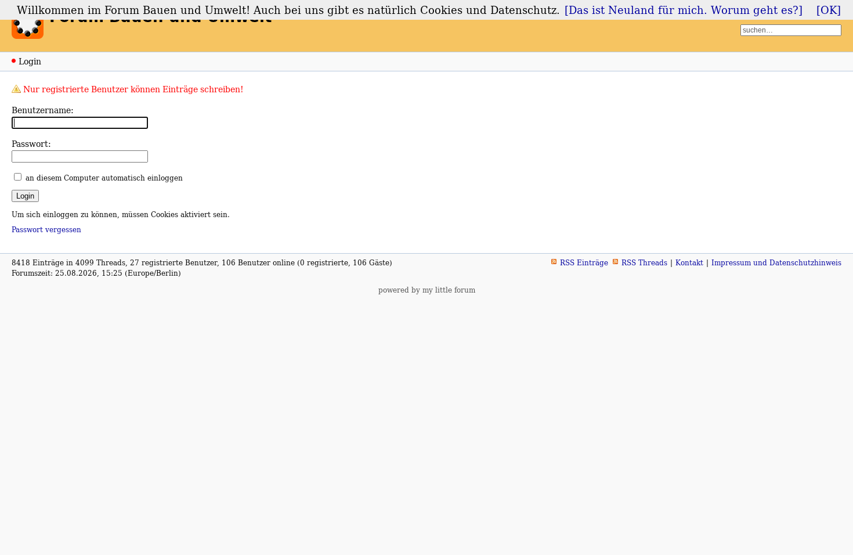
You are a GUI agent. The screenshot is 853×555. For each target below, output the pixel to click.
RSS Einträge (584, 263)
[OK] (828, 9)
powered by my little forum (426, 290)
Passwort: (31, 144)
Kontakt (689, 263)
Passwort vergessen (46, 230)
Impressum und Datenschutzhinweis (776, 263)
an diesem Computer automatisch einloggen (104, 178)
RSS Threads (644, 263)
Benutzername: (43, 110)
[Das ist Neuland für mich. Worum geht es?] (684, 9)
